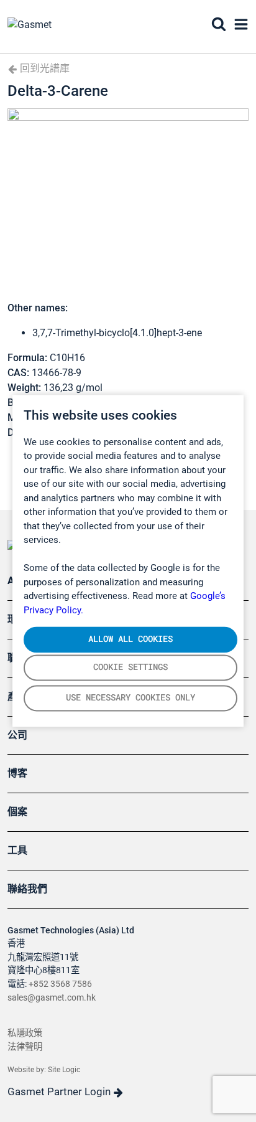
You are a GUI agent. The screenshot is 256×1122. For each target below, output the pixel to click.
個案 (17, 812)
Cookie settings (130, 667)
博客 (17, 773)
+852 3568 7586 (60, 984)
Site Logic (64, 1069)
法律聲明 (24, 1047)
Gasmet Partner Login (60, 1091)
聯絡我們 (27, 889)
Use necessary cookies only (130, 698)
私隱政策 (24, 1033)
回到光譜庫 (43, 68)
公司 (17, 735)
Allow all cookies (130, 638)
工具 (17, 850)
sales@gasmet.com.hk (51, 997)
